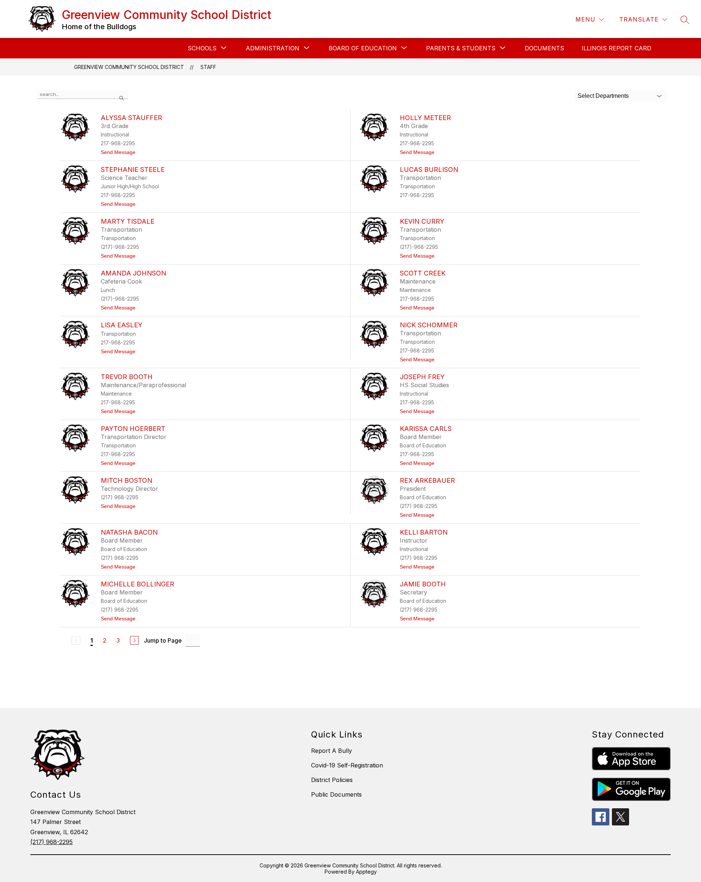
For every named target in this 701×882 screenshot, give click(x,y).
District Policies (332, 779)
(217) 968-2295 (51, 842)
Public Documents (336, 794)
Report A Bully (331, 750)
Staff (208, 67)
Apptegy (366, 871)
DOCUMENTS (544, 48)
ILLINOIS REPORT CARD (616, 48)
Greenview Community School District (129, 67)
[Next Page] (134, 640)
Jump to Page (163, 640)
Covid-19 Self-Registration (347, 765)
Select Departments (603, 96)
